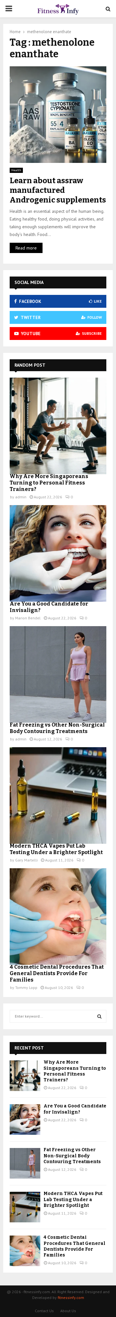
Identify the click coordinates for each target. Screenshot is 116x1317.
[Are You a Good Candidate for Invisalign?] (58, 553)
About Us (68, 1310)
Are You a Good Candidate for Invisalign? (75, 1109)
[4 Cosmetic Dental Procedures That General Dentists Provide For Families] (58, 916)
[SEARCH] (99, 1016)
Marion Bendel (28, 618)
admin (20, 496)
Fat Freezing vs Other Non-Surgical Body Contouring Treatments (57, 728)
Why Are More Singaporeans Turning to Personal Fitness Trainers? (49, 482)
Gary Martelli (26, 860)
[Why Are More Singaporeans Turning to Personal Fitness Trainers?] (58, 426)
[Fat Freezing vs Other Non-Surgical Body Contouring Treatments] (58, 674)
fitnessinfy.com (71, 1297)
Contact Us (44, 1310)
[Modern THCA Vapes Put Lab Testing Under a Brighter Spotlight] (58, 795)
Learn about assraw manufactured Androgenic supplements (58, 190)
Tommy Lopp (26, 987)
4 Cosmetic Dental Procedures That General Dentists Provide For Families (57, 973)
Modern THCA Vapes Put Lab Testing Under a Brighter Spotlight (56, 849)
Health (16, 170)
